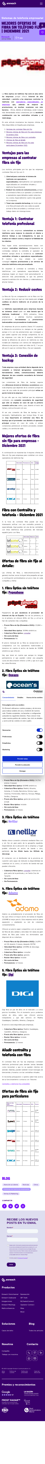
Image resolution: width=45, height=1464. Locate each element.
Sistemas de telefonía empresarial (16, 1189)
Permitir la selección (22, 765)
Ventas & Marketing (11, 1194)
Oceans (13, 675)
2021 (25, 145)
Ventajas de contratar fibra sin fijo (19, 129)
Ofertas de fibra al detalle (15, 140)
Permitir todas (22, 759)
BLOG (6, 1178)
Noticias (26, 1185)
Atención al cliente (11, 1185)
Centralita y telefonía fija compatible (16, 1084)
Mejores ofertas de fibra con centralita (20, 137)
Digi (10, 974)
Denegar (22, 771)
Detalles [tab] (20, 697)
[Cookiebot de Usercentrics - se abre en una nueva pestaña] (33, 691)
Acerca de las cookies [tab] (34, 697)
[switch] (40, 736)
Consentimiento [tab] (8, 697)
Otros (36, 1185)
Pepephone (16, 592)
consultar (27, 633)
